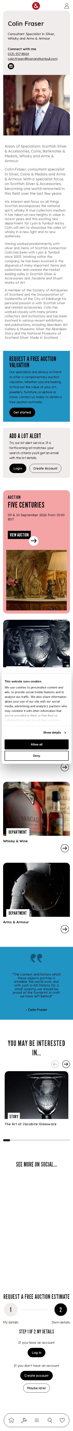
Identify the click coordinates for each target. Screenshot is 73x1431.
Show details (52, 732)
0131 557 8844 (18, 54)
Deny (36, 755)
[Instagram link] (11, 66)
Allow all (36, 744)
